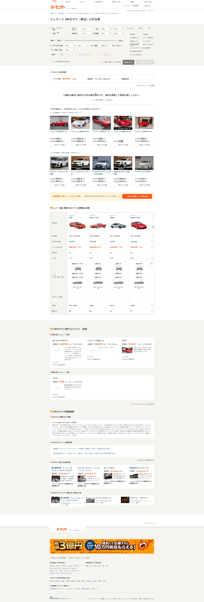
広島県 (99, 581)
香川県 (104, 581)
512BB (51, 573)
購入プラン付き (147, 44)
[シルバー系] (76, 54)
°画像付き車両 (135, 51)
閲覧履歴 (136, 5)
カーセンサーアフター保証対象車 (139, 48)
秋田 (99, 565)
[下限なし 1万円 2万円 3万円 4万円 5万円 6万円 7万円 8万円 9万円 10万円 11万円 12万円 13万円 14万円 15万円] (69, 45)
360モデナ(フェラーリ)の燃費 (145, 85)
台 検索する (146, 62)
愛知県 (73, 581)
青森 (87, 565)
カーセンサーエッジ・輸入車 (73, 588)
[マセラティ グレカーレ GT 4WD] (59, 163)
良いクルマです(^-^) (60, 340)
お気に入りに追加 (59, 145)
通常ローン (105, 45)
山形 (103, 565)
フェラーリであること (95, 340)
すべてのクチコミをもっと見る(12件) (143, 404)
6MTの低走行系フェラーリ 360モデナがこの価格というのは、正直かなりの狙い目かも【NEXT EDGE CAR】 (84, 453)
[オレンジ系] (98, 54)
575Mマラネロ (63, 573)
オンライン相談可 (135, 55)
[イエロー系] (94, 54)
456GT (60, 570)
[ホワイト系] (58, 54)
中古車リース (95, 588)
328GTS (76, 565)
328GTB (70, 565)
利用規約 (102, 598)
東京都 (51, 581)
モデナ (124, 340)
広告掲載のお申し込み (148, 598)
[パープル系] (105, 54)
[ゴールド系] (72, 54)
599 (70, 573)
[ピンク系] (101, 54)
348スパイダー (57, 568)
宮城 (95, 565)
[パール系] (69, 54)
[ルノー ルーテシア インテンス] (80, 163)
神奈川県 (57, 581)
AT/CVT (141, 28)
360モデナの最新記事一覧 (146, 460)
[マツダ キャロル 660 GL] (144, 163)
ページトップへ (147, 523)
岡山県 (94, 581)
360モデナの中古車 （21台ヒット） (72, 112)
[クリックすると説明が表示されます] (54, 40)
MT (149, 28)
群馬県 (67, 581)
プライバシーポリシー (93, 598)
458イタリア (67, 570)
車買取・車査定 (85, 588)
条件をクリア (128, 62)
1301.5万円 (133, 241)
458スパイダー (76, 570)
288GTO (52, 565)
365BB (51, 570)
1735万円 (71, 241)
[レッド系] (80, 54)
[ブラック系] (61, 54)
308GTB (58, 565)
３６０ (55, 378)
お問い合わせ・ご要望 (136, 598)
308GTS (64, 565)
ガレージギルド (109, 468)
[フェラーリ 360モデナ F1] (59, 123)
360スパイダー (66, 568)
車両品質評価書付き (134, 45)
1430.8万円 (92, 241)
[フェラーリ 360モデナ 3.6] (80, 123)
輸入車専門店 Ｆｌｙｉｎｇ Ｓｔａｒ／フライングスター (63, 469)
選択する (84, 29)
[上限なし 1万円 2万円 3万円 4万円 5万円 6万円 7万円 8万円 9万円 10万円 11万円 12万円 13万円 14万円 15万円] (81, 45)
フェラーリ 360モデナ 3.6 (80, 131)
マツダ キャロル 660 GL (143, 172)
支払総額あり (134, 38)
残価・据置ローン (117, 45)
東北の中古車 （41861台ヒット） (71, 152)
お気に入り (148, 5)
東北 (58, 32)
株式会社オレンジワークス (139, 468)
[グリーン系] (87, 54)
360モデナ (60, 28)
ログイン (127, 5)
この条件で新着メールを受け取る (112, 62)
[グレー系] (65, 54)
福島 (107, 565)
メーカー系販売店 (148, 38)
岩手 (91, 565)
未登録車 (145, 34)
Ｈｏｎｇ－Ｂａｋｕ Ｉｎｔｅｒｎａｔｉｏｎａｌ (89, 469)
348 (51, 568)
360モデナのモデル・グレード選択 (79, 558)
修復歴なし (133, 41)
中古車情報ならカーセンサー (57, 588)
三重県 (78, 581)
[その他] (108, 54)
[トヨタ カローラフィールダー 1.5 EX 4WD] (101, 163)
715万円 (112, 241)
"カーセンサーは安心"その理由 (113, 598)
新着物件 (132, 34)
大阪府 (83, 581)
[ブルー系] (83, 54)
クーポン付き (147, 41)
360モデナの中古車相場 (59, 558)
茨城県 (62, 581)
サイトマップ (151, 10)
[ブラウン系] (90, 54)
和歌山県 (89, 581)
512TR (57, 573)
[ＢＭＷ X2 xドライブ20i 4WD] (123, 163)
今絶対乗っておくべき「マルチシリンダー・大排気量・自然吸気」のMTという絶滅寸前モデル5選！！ (82, 448)
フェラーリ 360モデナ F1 (58, 131)
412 (56, 570)
